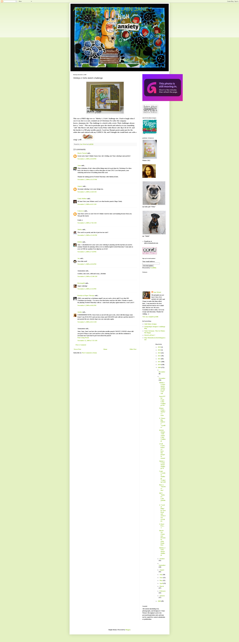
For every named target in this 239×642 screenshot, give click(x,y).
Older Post (133, 349)
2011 (159, 361)
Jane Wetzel (157, 292)
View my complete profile (150, 316)
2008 (159, 601)
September (162, 565)
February (163, 591)
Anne (79, 165)
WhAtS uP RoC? (149, 335)
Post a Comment (81, 345)
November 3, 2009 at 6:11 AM (86, 204)
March (162, 586)
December (162, 372)
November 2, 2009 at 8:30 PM (86, 159)
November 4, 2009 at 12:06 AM (87, 276)
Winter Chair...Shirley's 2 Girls (162, 411)
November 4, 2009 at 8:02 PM (86, 305)
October (162, 558)
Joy (78, 258)
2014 (159, 353)
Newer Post (77, 349)
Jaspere (79, 186)
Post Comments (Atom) (89, 353)
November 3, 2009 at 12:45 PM (87, 235)
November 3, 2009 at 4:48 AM (86, 192)
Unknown (80, 211)
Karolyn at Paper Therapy (85, 295)
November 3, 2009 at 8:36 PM (86, 264)
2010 (159, 364)
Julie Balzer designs (150, 324)
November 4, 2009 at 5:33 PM (86, 289)
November (162, 378)
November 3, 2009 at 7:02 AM (86, 223)
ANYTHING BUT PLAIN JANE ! (112, 9)
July (161, 574)
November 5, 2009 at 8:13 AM (86, 322)
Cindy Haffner (82, 198)
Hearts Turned (82, 153)
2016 (159, 350)
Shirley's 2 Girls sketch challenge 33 (162, 464)
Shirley (79, 229)
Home (105, 349)
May (161, 580)
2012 (159, 359)
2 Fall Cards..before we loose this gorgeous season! (162, 451)
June (161, 577)
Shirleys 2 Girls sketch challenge (162, 551)
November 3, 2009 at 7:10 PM (86, 252)
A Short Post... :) (161, 525)
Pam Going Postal (83, 337)
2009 (159, 367)
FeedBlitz (153, 268)
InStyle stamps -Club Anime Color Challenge (162, 435)
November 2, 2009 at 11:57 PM (87, 179)
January (162, 595)
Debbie (79, 242)
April (161, 583)
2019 (159, 347)
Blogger (127, 630)
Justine (79, 312)
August (162, 570)
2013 (159, 356)
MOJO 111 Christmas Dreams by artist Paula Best (162, 538)
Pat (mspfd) (81, 283)
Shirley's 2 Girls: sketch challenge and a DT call (162, 388)
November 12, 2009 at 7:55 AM (87, 340)
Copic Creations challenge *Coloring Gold (162, 476)
